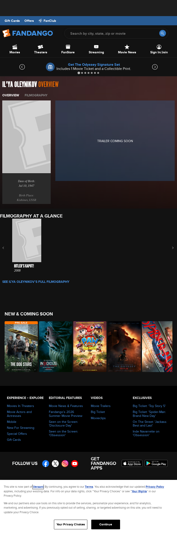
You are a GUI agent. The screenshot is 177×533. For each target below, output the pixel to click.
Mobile (11, 421)
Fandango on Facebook (45, 463)
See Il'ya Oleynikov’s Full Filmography (35, 282)
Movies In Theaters (20, 406)
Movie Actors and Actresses (19, 414)
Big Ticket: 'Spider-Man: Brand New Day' (149, 414)
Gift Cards (12, 21)
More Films (170, 248)
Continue (105, 524)
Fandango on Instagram (65, 463)
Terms (89, 486)
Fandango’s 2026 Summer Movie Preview (65, 414)
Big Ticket (98, 412)
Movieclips (98, 418)
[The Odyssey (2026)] (122, 346)
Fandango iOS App (132, 463)
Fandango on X (55, 463)
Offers (29, 21)
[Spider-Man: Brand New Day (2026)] (156, 346)
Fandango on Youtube (74, 463)
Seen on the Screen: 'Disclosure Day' (63, 423)
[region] (88, 506)
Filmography (36, 95)
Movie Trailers (101, 406)
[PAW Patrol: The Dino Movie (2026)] (88, 346)
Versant (38, 486)
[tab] (78, 73)
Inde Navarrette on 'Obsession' (146, 433)
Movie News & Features (66, 406)
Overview (10, 95)
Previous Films (7, 248)
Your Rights (139, 491)
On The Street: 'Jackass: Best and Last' (150, 423)
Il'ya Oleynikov (19, 84)
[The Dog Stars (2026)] (19, 346)
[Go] (162, 33)
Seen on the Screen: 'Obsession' (63, 433)
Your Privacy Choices (70, 524)
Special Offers (17, 433)
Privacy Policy (155, 486)
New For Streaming (20, 427)
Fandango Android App (156, 463)
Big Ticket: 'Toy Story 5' (149, 406)
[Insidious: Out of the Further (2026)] (53, 346)
